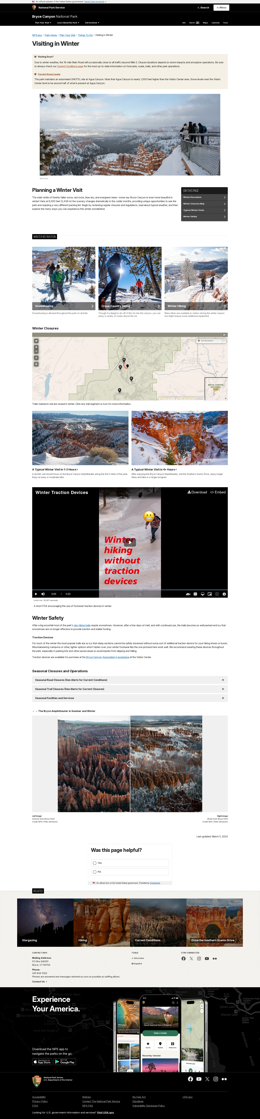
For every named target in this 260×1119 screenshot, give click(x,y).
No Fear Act (139, 1096)
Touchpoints (155, 882)
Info (184, 23)
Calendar (216, 23)
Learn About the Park (67, 23)
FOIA (35, 1105)
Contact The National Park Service (101, 1101)
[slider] (130, 589)
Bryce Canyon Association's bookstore (107, 657)
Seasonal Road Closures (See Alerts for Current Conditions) (71, 679)
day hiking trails (82, 625)
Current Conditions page (70, 66)
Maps (205, 23)
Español (137, 963)
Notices (86, 1096)
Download (199, 492)
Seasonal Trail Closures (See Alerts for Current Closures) (69, 689)
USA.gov (188, 1096)
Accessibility (39, 1096)
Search (204, 7)
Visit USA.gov (105, 1112)
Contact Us (38, 981)
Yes (100, 862)
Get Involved (91, 23)
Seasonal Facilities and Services (54, 698)
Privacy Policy (40, 1101)
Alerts (193, 23)
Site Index (138, 958)
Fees (225, 23)
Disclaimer (138, 1101)
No (99, 871)
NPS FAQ (87, 1105)
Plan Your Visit (42, 23)
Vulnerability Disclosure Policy (148, 1105)
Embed (220, 492)
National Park (54, 16)
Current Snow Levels (49, 74)
